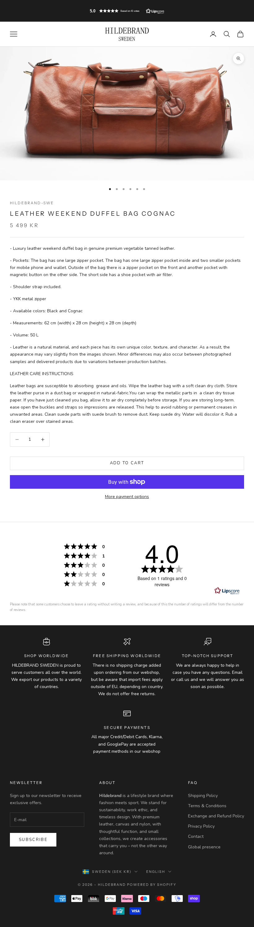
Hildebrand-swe (32, 203)
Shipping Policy (203, 796)
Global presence (204, 847)
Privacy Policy (201, 826)
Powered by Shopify (151, 884)
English (155, 871)
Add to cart (127, 463)
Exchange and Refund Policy (216, 816)
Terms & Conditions (207, 806)
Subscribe (33, 840)
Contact (196, 836)
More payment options (127, 497)
